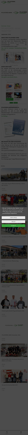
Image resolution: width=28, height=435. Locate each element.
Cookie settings (13, 217)
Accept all (13, 225)
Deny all (13, 221)
